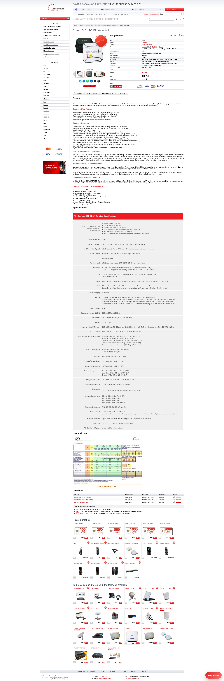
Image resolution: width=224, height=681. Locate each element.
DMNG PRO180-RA (114, 563)
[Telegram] (80, 81)
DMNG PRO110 (164, 543)
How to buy (80, 14)
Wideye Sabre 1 (147, 628)
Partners (98, 14)
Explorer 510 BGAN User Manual (83, 499)
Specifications (92, 93)
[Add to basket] (86, 538)
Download (121, 93)
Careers (103, 671)
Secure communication (51, 29)
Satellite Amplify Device (131, 543)
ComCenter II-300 (113, 608)
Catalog (81, 25)
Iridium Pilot (94, 608)
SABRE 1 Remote (113, 628)
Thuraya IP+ (128, 628)
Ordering (85, 557)
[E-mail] (95, 81)
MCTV (76, 543)
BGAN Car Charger (113, 543)
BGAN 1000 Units (130, 523)
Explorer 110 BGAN (165, 588)
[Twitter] (98, 81)
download (178, 497)
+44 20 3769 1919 (109, 9)
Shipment (92, 671)
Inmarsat (144, 47)
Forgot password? (154, 14)
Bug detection (48, 32)
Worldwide (145, 72)
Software (46, 57)
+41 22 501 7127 (139, 9)
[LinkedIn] (91, 81)
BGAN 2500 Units (148, 523)
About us (89, 14)
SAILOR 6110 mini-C (114, 588)
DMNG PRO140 (78, 563)
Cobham (144, 42)
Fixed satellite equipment (109, 25)
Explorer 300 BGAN (79, 608)
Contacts (124, 14)
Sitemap (137, 678)
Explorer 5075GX (130, 588)
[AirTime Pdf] (108, 487)
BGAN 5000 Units (165, 523)
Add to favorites (129, 678)
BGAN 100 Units (78, 523)
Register (145, 14)
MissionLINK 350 (79, 588)
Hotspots (149, 44)
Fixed (143, 44)
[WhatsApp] (87, 81)
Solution (107, 14)
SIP (156, 47)
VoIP (153, 47)
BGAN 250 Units (95, 523)
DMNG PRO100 (147, 543)
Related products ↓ (89, 85)
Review (79, 93)
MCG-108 (128, 608)
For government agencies (51, 54)
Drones (46, 38)
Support (116, 14)
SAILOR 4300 (95, 588)
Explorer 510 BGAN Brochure (82, 497)
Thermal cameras (49, 51)
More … (161, 47)
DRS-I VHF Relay (96, 648)
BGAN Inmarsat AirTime (81, 502)
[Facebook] (83, 81)
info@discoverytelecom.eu (103, 678)
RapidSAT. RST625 (79, 648)
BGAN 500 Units (113, 523)
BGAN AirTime (107, 93)
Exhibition (123, 671)
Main (75, 25)
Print (174, 35)
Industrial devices (49, 41)
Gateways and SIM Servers (52, 35)
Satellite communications (93, 25)
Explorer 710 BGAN (148, 588)
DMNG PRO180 (95, 563)
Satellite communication (51, 45)
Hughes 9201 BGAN (148, 608)
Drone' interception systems (52, 26)
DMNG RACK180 (130, 563)
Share (182, 35)
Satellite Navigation (49, 48)
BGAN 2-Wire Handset (97, 543)
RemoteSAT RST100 (97, 628)
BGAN (149, 47)
